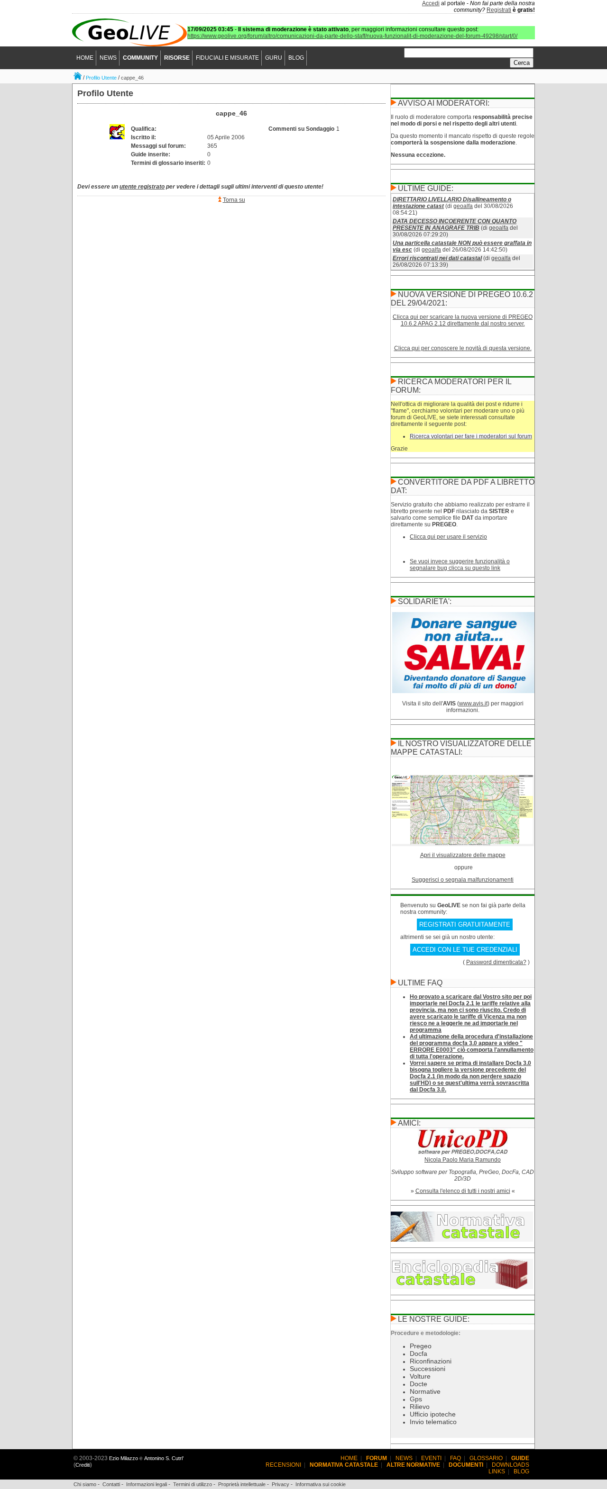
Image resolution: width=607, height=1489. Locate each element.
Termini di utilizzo (192, 1484)
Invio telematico (433, 1422)
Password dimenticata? (496, 962)
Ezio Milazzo (123, 1458)
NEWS (108, 57)
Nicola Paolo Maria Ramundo (462, 1159)
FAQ (455, 1458)
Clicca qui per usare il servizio (448, 536)
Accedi (431, 3)
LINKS (496, 1471)
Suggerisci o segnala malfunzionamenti (463, 879)
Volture (420, 1376)
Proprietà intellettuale (242, 1484)
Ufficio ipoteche (433, 1414)
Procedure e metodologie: (425, 1333)
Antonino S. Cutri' (164, 1458)
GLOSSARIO (486, 1458)
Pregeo (421, 1346)
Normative (425, 1391)
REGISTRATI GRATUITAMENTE (464, 924)
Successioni (427, 1368)
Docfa (418, 1353)
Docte (418, 1384)
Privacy (280, 1484)
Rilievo (420, 1406)
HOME (84, 57)
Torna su (234, 200)
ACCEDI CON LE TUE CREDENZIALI (465, 949)
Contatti (111, 1484)
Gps (416, 1399)
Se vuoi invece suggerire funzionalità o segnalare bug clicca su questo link (460, 564)
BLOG (296, 57)
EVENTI (431, 1458)
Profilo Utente (101, 78)
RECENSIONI (283, 1465)
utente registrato (142, 186)
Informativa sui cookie (320, 1484)
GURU (273, 57)
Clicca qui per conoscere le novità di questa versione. (463, 348)
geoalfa (463, 206)
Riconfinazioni (430, 1361)
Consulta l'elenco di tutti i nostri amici (462, 1191)
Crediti (82, 1465)
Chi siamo (85, 1484)
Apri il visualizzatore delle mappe (463, 855)
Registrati (499, 10)
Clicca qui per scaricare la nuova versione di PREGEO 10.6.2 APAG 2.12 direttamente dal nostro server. (463, 320)
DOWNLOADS (510, 1465)
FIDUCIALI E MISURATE (227, 57)
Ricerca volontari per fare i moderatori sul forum (471, 436)
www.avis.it (473, 703)
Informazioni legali (146, 1484)
